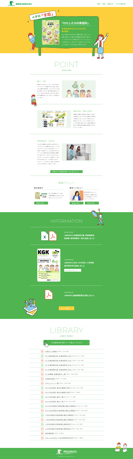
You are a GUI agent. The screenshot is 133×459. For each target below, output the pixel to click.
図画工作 (110, 4)
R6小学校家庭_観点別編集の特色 (64, 388)
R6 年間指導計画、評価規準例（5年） (65, 356)
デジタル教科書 (120, 4)
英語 (98, 4)
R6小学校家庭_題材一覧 (60, 397)
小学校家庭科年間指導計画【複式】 (64, 424)
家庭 (103, 4)
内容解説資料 (56, 379)
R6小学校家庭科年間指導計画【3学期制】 (66, 406)
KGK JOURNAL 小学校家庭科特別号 (64, 438)
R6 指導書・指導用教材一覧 (61, 374)
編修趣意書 (54, 433)
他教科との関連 (57, 351)
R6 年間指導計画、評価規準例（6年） (65, 365)
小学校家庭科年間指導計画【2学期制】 (65, 415)
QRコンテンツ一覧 (58, 383)
